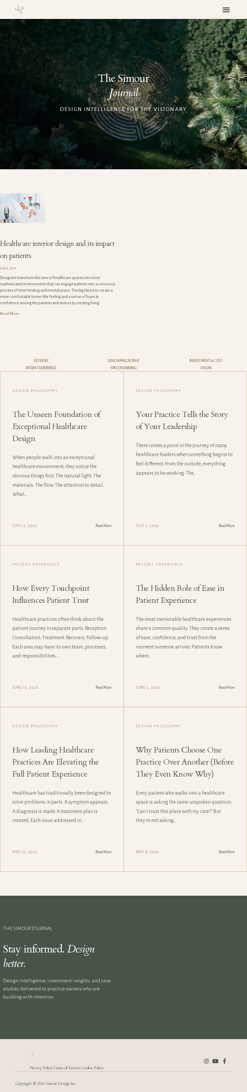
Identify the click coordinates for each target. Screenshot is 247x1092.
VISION (205, 368)
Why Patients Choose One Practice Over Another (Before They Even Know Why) (185, 762)
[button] (226, 9)
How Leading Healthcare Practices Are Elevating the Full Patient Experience (55, 762)
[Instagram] (206, 1061)
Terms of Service (67, 1068)
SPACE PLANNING (123, 368)
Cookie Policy (92, 1068)
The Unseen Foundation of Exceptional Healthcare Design (56, 426)
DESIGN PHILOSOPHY (123, 361)
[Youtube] (215, 1061)
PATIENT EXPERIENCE (41, 368)
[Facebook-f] (224, 1061)
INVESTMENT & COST (206, 361)
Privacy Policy (41, 1068)
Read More (9, 313)
